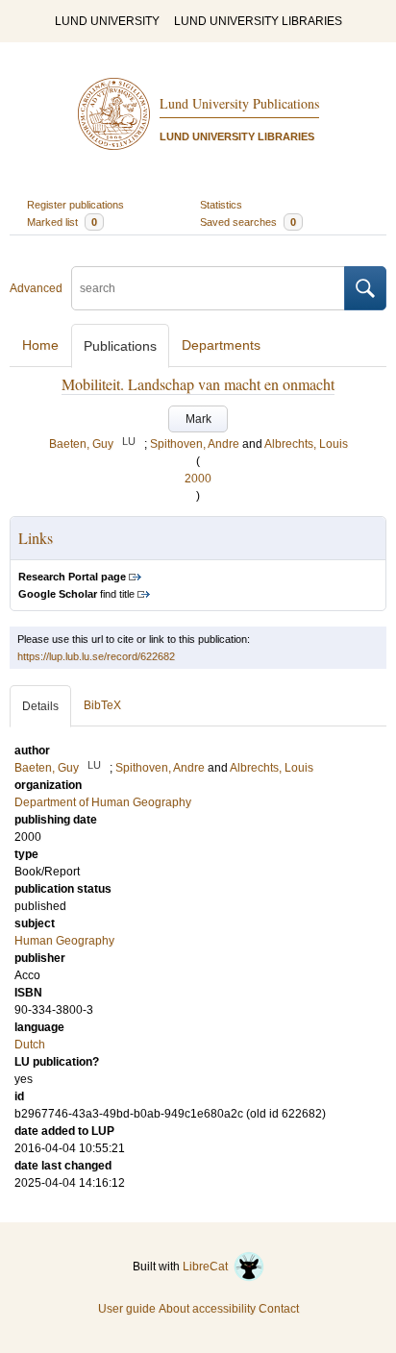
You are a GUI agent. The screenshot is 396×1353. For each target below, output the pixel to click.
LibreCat (208, 1266)
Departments (221, 345)
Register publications (75, 204)
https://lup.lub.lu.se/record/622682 (96, 656)
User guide (127, 1309)
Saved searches (248, 222)
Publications (120, 346)
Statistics (221, 204)
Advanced (36, 288)
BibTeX (102, 705)
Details (40, 706)
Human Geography (64, 940)
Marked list (62, 222)
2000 (198, 478)
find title (76, 594)
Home (40, 345)
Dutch (29, 1044)
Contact (279, 1309)
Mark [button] (198, 419)
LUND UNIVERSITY (107, 21)
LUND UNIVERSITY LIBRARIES (258, 21)
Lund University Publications (239, 103)
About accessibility (207, 1309)
